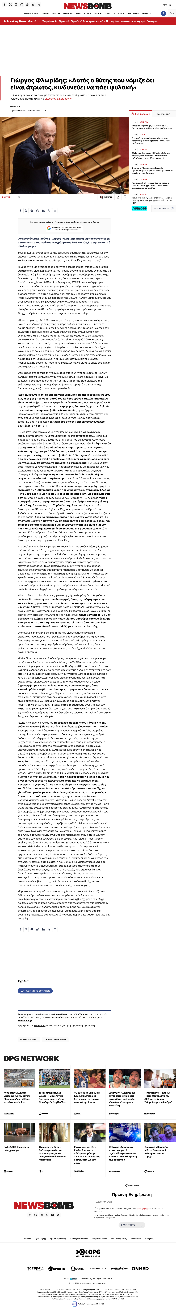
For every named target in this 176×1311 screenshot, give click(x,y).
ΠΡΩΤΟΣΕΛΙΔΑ (133, 13)
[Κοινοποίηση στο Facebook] (20, 210)
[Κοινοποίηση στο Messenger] (31, 210)
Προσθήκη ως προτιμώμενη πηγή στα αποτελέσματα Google (66, 228)
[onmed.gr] (140, 1268)
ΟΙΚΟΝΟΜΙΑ (68, 13)
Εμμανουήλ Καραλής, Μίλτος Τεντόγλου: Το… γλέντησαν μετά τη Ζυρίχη (157, 1152)
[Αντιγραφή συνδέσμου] (118, 197)
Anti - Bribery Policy (119, 1239)
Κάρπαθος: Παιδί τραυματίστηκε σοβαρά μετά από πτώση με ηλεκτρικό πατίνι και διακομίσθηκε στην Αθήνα (150, 185)
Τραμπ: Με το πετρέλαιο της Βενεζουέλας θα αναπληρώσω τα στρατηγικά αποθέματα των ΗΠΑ (152, 200)
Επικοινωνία (136, 1239)
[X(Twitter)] (10, 4)
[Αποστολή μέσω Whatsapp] (37, 210)
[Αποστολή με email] (54, 210)
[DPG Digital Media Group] (88, 1253)
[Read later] (125, 197)
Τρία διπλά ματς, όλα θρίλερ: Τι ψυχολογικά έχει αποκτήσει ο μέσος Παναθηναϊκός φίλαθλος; (53, 1097)
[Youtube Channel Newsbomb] (33, 4)
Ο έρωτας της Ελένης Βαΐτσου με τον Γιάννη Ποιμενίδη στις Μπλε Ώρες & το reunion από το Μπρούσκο (52, 1153)
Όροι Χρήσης (40, 1239)
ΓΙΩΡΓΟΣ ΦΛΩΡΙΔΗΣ (28, 1040)
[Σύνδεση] (163, 13)
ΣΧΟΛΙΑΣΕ (108, 197)
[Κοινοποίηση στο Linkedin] (43, 210)
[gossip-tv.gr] (35, 1268)
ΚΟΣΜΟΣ (87, 13)
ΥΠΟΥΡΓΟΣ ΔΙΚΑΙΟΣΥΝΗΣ (55, 1040)
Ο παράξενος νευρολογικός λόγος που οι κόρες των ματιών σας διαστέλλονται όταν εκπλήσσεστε (151, 140)
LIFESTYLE (110, 13)
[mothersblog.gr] (119, 1268)
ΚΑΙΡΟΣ (121, 13)
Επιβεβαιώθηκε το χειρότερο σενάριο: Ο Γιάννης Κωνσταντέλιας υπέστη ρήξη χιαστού (152, 126)
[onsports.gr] (56, 1268)
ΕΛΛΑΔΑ (46, 13)
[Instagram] (21, 4)
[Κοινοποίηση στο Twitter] (26, 210)
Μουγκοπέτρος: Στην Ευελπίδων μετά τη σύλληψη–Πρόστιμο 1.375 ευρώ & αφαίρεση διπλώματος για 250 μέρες (87, 1155)
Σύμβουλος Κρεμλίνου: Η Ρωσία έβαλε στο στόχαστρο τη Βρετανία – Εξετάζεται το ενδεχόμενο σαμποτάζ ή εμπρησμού (151, 155)
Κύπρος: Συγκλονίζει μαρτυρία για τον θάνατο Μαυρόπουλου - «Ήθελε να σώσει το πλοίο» (17, 1097)
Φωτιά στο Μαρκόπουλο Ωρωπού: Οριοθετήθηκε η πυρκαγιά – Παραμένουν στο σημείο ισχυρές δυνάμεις (93, 21)
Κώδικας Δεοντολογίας (79, 1239)
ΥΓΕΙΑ (78, 13)
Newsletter (39, 1025)
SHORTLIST (147, 13)
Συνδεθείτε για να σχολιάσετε (35, 990)
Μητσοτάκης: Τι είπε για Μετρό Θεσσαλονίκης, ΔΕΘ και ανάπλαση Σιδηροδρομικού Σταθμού (158, 1097)
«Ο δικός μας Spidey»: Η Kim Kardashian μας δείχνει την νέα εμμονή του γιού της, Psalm (87, 1097)
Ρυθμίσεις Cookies (99, 1239)
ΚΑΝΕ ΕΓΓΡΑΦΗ (129, 1225)
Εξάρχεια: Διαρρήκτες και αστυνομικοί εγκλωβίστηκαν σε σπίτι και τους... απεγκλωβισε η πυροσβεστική (123, 1153)
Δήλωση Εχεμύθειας (58, 1239)
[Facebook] (4, 4)
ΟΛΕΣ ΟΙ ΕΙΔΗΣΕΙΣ (32, 13)
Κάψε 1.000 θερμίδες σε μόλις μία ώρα (16, 1149)
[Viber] (16, 4)
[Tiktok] (27, 4)
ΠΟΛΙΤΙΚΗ (56, 13)
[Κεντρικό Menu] (172, 13)
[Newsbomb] (44, 1206)
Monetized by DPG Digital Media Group (96, 1279)
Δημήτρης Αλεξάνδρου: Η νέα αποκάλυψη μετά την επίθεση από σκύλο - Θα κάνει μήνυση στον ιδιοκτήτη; (122, 1099)
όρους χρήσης (142, 1208)
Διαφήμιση (149, 1239)
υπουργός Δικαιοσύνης (58, 98)
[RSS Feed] (38, 4)
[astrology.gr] (98, 1268)
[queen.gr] (77, 1268)
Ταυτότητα (27, 1239)
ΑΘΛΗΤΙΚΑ (98, 13)
